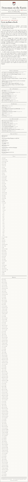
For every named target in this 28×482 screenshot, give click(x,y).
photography (4, 248)
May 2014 (3, 332)
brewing (3, 164)
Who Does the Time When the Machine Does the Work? (11, 129)
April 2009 (3, 423)
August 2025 (4, 285)
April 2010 (3, 405)
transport (3, 265)
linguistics (3, 237)
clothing (3, 165)
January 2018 (4, 306)
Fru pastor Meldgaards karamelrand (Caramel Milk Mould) (11, 108)
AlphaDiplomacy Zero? (5, 145)
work (2, 274)
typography (3, 268)
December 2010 (4, 393)
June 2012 (3, 367)
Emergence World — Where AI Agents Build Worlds (10, 83)
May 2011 (3, 386)
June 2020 (3, 289)
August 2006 (4, 471)
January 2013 (4, 356)
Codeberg (24, 17)
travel (3, 266)
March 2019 (4, 300)
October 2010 (4, 396)
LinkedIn (14, 18)
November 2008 (4, 431)
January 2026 (4, 283)
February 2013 (4, 355)
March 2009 (4, 425)
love (2, 238)
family (3, 185)
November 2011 (4, 377)
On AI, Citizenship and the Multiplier (8, 126)
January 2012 (4, 374)
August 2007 (4, 453)
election (3, 179)
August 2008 (4, 435)
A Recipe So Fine (4, 110)
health (3, 195)
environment (4, 180)
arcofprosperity (4, 161)
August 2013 (4, 346)
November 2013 (4, 341)
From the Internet (14, 70)
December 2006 (4, 465)
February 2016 (4, 318)
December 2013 (4, 340)
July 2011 (3, 383)
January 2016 (4, 319)
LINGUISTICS (14, 20)
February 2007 (4, 462)
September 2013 (4, 344)
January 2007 (4, 463)
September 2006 (4, 469)
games (3, 190)
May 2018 (3, 304)
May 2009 (3, 422)
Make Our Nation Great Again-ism (7, 100)
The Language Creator (15, 17)
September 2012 (4, 362)
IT (2, 199)
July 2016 (3, 315)
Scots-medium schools (9, 22)
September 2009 (4, 416)
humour (3, 198)
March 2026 (4, 282)
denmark (3, 170)
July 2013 (3, 347)
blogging (3, 162)
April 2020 (3, 291)
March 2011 (4, 389)
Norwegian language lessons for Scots (8, 152)
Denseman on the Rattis (14, 7)
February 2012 (4, 373)
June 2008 (3, 438)
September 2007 (4, 451)
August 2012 (4, 364)
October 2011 (4, 378)
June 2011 (3, 384)
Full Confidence (4, 90)
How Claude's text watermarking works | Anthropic (10, 72)
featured (3, 186)
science (3, 259)
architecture (4, 159)
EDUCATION (4, 20)
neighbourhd (4, 244)
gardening (3, 192)
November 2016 (4, 312)
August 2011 (4, 381)
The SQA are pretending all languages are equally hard (10, 138)
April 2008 (3, 441)
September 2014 (4, 328)
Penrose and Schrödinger (6, 93)
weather (3, 271)
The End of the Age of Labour (6, 130)
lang (2, 202)
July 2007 (3, 454)
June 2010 (3, 402)
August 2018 (4, 301)
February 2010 (4, 408)
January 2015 (4, 326)
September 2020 (4, 288)
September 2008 (4, 434)
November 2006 (4, 466)
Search (24, 14)
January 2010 (4, 410)
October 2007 (4, 450)
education (3, 177)
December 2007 (4, 447)
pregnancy (3, 253)
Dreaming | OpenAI (5, 75)
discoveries (3, 171)
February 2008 (4, 444)
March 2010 (4, 407)
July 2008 (3, 437)
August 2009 (4, 417)
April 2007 (3, 459)
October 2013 (4, 343)
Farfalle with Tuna (5, 105)
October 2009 (4, 414)
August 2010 (4, 399)
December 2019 (4, 294)
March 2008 (4, 442)
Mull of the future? (5, 135)
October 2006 (4, 468)
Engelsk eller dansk (5, 140)
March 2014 (4, 335)
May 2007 (3, 457)
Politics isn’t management (6, 99)
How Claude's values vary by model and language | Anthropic (11, 74)
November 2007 (4, 448)
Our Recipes (14, 104)
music (3, 242)
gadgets (3, 189)
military (3, 241)
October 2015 (4, 321)
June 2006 (3, 474)
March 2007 (4, 460)
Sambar (3, 114)
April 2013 (3, 352)
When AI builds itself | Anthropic (7, 77)
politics (3, 250)
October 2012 (4, 361)
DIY (2, 173)
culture (3, 168)
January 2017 (4, 310)
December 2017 (4, 307)
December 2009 (4, 411)
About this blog (5, 17)
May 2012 (3, 368)
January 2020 (4, 292)
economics (3, 176)
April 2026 (3, 280)
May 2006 (3, 475)
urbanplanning (4, 269)
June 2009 (3, 420)
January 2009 (4, 428)
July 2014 (3, 331)
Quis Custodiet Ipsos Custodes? (7, 128)
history (3, 196)
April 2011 (3, 387)
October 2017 (4, 309)
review (3, 257)
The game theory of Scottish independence (8, 92)
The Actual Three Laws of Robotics (7, 123)
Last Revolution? (14, 119)
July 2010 (3, 401)
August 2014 (4, 329)
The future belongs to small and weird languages (9, 147)
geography (3, 193)
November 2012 (4, 359)
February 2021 (4, 286)
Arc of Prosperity (14, 89)
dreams (3, 174)
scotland (3, 260)
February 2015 (4, 325)
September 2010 (4, 398)
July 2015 (3, 322)
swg (3, 230)
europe (3, 182)
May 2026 (3, 279)
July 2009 (3, 419)
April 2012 (3, 370)
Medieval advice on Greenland (6, 96)
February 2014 (4, 337)
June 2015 (3, 323)
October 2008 (4, 432)
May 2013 (3, 350)
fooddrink (3, 188)
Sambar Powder (4, 113)
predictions (3, 251)
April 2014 (3, 334)
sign (2, 262)
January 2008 (4, 445)
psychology (3, 254)
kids (2, 201)
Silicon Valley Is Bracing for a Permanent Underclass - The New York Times (14, 78)
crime (2, 167)
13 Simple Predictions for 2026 (6, 97)
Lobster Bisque (4, 107)
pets (2, 247)
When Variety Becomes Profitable (7, 120)
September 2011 (4, 380)
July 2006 (3, 472)
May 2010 (3, 404)
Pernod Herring (4, 115)
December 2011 (4, 376)
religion (3, 256)
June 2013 (3, 349)
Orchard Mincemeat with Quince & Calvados (9, 111)
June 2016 (3, 316)
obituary (3, 245)
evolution (3, 183)
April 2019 (3, 298)
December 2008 (4, 429)
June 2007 (3, 456)
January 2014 (4, 338)
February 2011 (4, 390)
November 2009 (4, 413)
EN (9, 20)
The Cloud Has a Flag (5, 122)
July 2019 (3, 295)
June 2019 (3, 297)
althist (3, 158)
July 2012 (3, 365)
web (2, 272)
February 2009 (4, 426)
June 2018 (3, 303)
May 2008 (3, 439)
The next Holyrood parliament (6, 95)
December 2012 (4, 358)
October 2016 (4, 313)
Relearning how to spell (5, 149)
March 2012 (4, 371)
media (2, 240)
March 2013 (4, 353)
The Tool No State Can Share (6, 125)
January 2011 (4, 392)
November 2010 (4, 395)
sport (2, 263)
